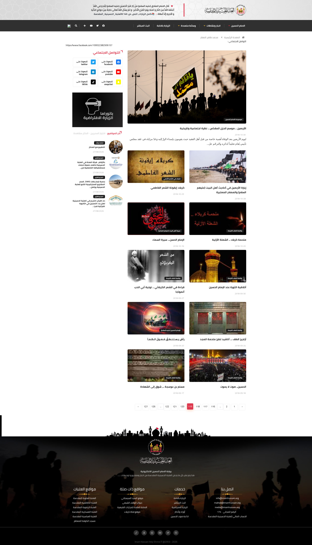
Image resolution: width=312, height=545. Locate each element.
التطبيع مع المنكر (97, 147)
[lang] (69, 25)
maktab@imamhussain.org (227, 503)
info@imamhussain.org (227, 498)
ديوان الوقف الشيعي (132, 503)
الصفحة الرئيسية (232, 37)
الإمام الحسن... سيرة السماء (168, 239)
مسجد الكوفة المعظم (84, 521)
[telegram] (152, 532)
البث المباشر (143, 26)
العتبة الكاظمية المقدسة (84, 503)
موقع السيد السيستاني (132, 498)
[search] (76, 25)
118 (198, 406)
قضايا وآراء (99, 142)
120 (182, 406)
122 (167, 406)
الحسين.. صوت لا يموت (233, 386)
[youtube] (91, 26)
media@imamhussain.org (227, 507)
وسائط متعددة (188, 26)
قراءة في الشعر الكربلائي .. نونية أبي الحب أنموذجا (159, 289)
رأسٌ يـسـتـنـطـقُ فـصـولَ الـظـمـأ (165, 339)
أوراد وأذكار (180, 512)
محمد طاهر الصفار (209, 37)
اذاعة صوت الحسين (180, 516)
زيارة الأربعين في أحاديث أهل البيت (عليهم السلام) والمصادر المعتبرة (221, 190)
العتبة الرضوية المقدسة (84, 507)
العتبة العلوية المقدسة (84, 498)
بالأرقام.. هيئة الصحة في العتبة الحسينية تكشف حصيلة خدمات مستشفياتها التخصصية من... (91, 165)
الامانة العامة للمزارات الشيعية (132, 507)
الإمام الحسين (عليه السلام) (170, 330)
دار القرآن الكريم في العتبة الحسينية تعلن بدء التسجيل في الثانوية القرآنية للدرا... (89, 203)
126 (153, 406)
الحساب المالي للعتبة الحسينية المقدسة (227, 516)
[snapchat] (144, 532)
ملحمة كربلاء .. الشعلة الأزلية (229, 239)
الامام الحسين (238, 26)
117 (205, 406)
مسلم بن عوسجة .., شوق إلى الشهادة (162, 386)
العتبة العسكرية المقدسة (84, 512)
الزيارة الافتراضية (180, 507)
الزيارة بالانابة (163, 26)
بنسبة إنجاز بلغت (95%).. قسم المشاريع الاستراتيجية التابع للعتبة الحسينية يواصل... (90, 184)
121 (175, 406)
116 (213, 406)
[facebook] (103, 26)
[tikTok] (136, 532)
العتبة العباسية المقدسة (85, 516)
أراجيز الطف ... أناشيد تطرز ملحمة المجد (223, 339)
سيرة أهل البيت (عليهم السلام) (169, 230)
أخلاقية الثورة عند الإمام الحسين (227, 287)
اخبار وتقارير (99, 158)
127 (146, 406)
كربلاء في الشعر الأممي (171, 178)
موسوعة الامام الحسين (233, 119)
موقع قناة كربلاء (132, 512)
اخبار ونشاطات (213, 26)
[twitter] (97, 26)
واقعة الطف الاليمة (235, 178)
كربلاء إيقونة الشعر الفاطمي (167, 187)
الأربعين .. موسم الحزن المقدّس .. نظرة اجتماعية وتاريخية (213, 128)
